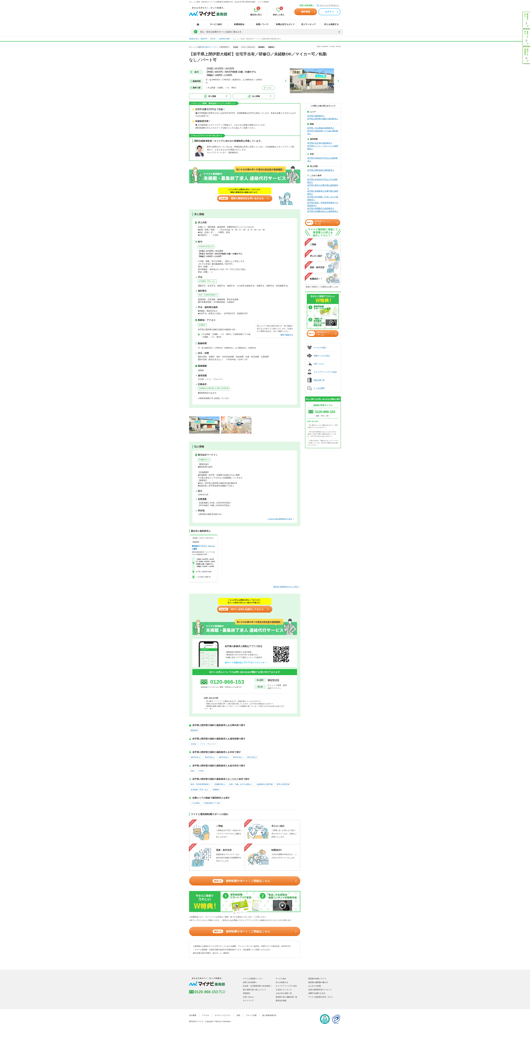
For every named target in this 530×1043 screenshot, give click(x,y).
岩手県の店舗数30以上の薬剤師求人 (322, 211)
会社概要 (192, 1015)
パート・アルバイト (208, 744)
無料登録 (305, 11)
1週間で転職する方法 (316, 993)
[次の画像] (338, 81)
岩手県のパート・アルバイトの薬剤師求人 (322, 147)
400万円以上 (224, 757)
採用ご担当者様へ (307, 5)
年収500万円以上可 (206, 246)
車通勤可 (202, 325)
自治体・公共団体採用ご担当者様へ (257, 986)
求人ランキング (308, 24)
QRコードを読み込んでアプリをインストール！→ (246, 662)
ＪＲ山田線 (195, 803)
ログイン (329, 11)
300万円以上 (196, 757)
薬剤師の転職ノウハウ (317, 979)
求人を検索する (331, 24)
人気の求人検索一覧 (284, 993)
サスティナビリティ (223, 1015)
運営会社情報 (281, 1001)
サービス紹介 (216, 24)
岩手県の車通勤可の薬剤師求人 (320, 208)
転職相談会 (239, 24)
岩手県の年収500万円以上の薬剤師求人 (322, 159)
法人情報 (256, 96)
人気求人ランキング (284, 990)
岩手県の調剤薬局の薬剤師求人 (320, 170)
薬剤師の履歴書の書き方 (318, 982)
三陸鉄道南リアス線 (212, 803)
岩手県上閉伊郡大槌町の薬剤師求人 (322, 119)
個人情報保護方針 (269, 1015)
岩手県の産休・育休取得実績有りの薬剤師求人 (322, 204)
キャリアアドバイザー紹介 (286, 986)
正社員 (193, 744)
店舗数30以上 (204, 460)
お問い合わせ (248, 997)
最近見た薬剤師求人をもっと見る (285, 587)
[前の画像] (285, 81)
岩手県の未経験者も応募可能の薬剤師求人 (322, 192)
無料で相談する (286, 335)
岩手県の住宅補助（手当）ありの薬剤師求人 (322, 198)
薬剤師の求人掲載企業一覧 (286, 997)
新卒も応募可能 (222, 388)
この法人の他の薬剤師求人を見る (279, 519)
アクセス (269, 88)
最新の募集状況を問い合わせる (242, 198)
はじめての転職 (314, 986)
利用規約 (246, 993)
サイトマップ (248, 1001)
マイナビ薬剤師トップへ (253, 979)
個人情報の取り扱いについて (254, 990)
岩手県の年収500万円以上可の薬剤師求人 (322, 180)
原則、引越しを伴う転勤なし (241, 784)
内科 (192, 771)
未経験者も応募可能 (206, 388)
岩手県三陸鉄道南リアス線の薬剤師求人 (322, 132)
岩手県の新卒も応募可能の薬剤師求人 (322, 186)
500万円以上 (252, 757)
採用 (238, 1015)
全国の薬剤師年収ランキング (320, 990)
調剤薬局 (194, 730)
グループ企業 (251, 1015)
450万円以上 (238, 757)
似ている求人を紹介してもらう (242, 609)
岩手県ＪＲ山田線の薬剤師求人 (320, 128)
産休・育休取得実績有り (208, 295)
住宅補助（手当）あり (207, 281)
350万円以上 (210, 757)
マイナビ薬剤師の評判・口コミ (320, 997)
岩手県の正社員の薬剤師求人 (319, 143)
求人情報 (212, 96)
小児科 (201, 771)
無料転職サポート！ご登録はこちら (242, 880)
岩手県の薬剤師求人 (316, 116)
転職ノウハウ (262, 24)
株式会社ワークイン (210, 47)
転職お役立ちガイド (285, 24)
